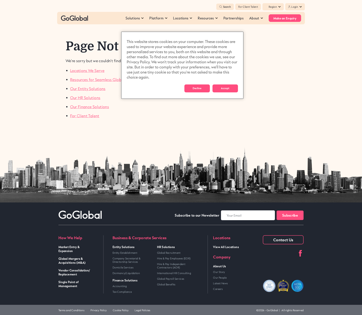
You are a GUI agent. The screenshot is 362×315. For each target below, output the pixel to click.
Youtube (277, 253)
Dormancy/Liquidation (126, 273)
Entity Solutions (124, 247)
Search (227, 6)
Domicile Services (123, 267)
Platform (156, 18)
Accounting (120, 286)
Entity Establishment (125, 252)
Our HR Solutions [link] (85, 97)
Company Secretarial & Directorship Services (127, 260)
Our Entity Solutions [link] (88, 88)
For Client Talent (248, 6)
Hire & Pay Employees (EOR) (173, 258)
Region (273, 6)
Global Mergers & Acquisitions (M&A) (72, 260)
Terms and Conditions (71, 310)
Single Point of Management (68, 284)
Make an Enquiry (284, 18)
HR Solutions (166, 247)
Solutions (133, 18)
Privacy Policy (98, 310)
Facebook (300, 253)
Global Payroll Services (170, 279)
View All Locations (226, 247)
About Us (219, 266)
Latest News (220, 283)
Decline (197, 88)
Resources (206, 18)
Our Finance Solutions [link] (89, 106)
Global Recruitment (168, 252)
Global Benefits (166, 284)
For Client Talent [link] (84, 115)
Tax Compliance (122, 292)
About (254, 18)
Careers (218, 289)
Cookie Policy (121, 310)
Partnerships (233, 18)
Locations (180, 18)
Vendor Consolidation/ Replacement (74, 272)
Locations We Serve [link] (87, 70)
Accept (225, 88)
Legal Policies (142, 310)
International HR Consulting (174, 273)
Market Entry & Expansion (69, 249)
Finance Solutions (125, 280)
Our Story (219, 272)
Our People (220, 277)
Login (294, 6)
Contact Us (283, 239)
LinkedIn (266, 253)
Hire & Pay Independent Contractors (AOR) (171, 265)
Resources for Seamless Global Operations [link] (108, 79)
